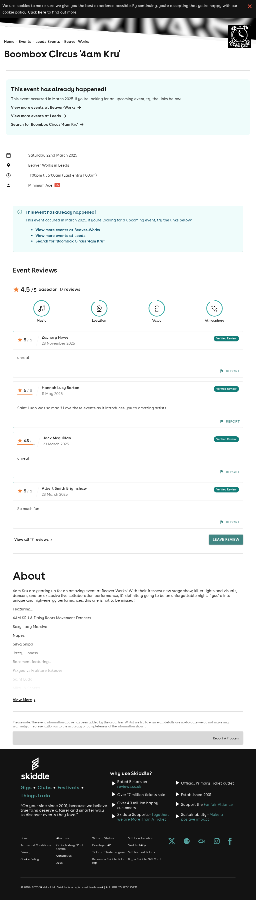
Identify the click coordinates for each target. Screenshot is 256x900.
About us (62, 838)
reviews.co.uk (129, 786)
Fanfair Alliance (218, 804)
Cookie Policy (29, 859)
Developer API (102, 845)
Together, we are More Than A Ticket (142, 817)
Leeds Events (48, 41)
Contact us (64, 855)
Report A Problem (226, 738)
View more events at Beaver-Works (43, 107)
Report (233, 371)
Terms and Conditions (35, 845)
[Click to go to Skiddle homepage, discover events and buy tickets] (35, 768)
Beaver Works (76, 41)
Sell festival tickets (141, 852)
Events (25, 41)
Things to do (35, 795)
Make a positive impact (202, 817)
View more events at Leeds (36, 115)
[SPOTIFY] (186, 842)
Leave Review (226, 539)
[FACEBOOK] (230, 842)
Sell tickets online (140, 838)
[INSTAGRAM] (216, 842)
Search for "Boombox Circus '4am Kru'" (70, 241)
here (42, 12)
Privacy (25, 852)
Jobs (59, 862)
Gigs (26, 787)
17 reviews (70, 289)
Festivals (68, 787)
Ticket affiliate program (109, 852)
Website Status (103, 838)
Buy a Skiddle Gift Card (144, 859)
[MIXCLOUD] (201, 842)
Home (9, 41)
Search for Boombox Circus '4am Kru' (44, 124)
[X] (171, 842)
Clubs (45, 787)
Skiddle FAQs (137, 845)
